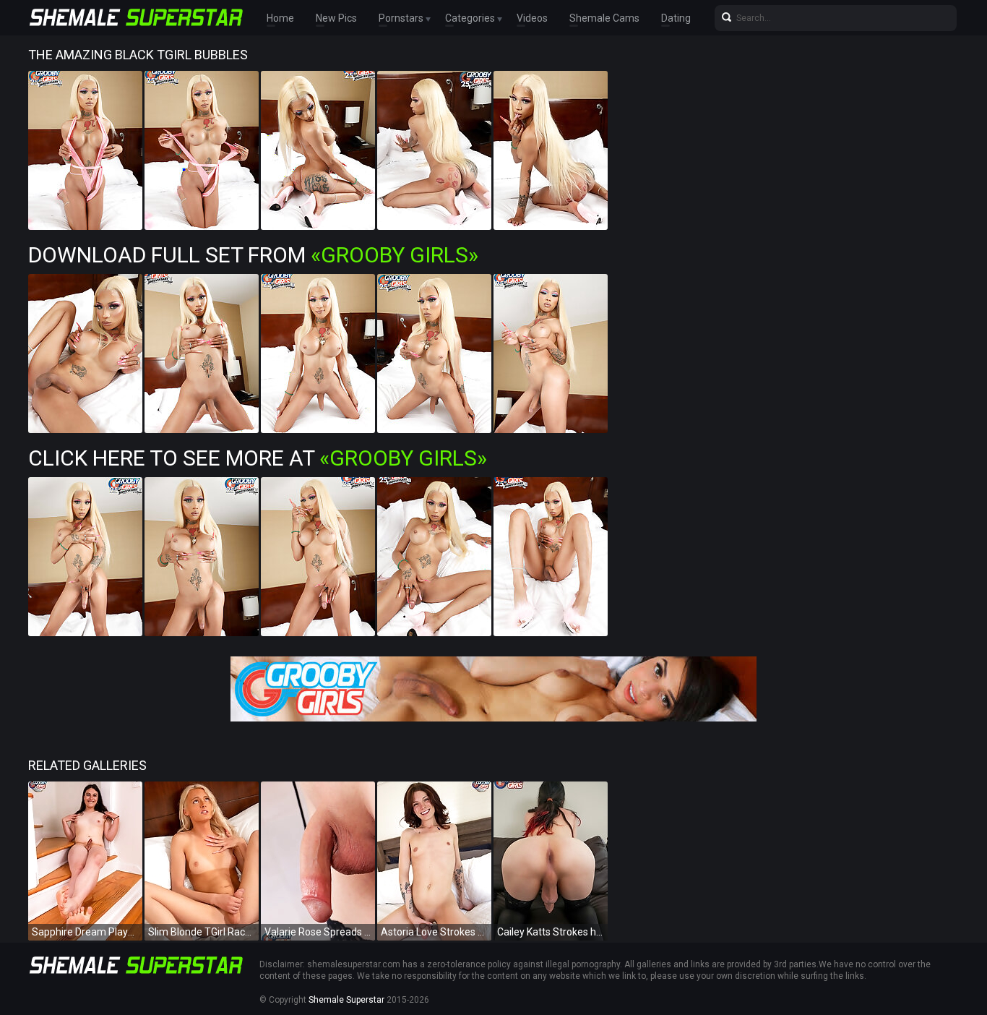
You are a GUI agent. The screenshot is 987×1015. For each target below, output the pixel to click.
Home (280, 18)
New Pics (336, 18)
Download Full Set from (253, 254)
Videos (532, 18)
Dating (676, 18)
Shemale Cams (604, 18)
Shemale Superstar (346, 1000)
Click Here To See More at (257, 458)
